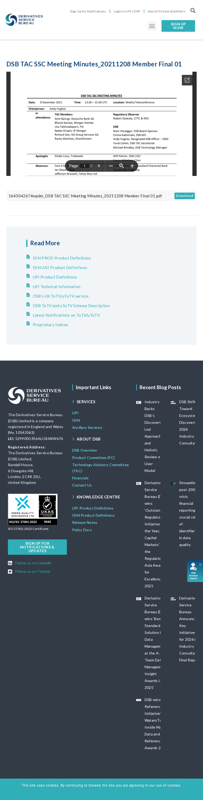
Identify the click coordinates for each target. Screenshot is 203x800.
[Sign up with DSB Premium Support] (195, 571)
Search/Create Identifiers (167, 11)
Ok (81, 792)
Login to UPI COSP (127, 11)
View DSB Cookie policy (105, 792)
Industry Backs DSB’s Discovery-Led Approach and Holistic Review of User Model (154, 436)
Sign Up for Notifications (88, 11)
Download (184, 196)
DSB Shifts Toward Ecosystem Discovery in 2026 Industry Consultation (190, 422)
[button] (151, 26)
